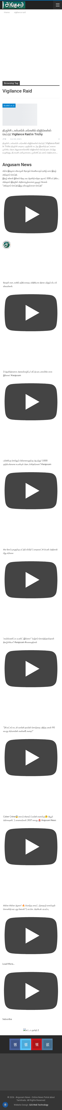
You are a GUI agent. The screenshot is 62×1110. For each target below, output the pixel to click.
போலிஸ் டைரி (9, 105)
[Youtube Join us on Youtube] (36, 1044)
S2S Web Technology (38, 1105)
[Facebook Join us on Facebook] (15, 1044)
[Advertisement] (31, 47)
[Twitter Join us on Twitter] (25, 1044)
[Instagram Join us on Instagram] (47, 1044)
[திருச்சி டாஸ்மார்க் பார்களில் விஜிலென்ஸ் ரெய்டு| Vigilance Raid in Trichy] (19, 115)
